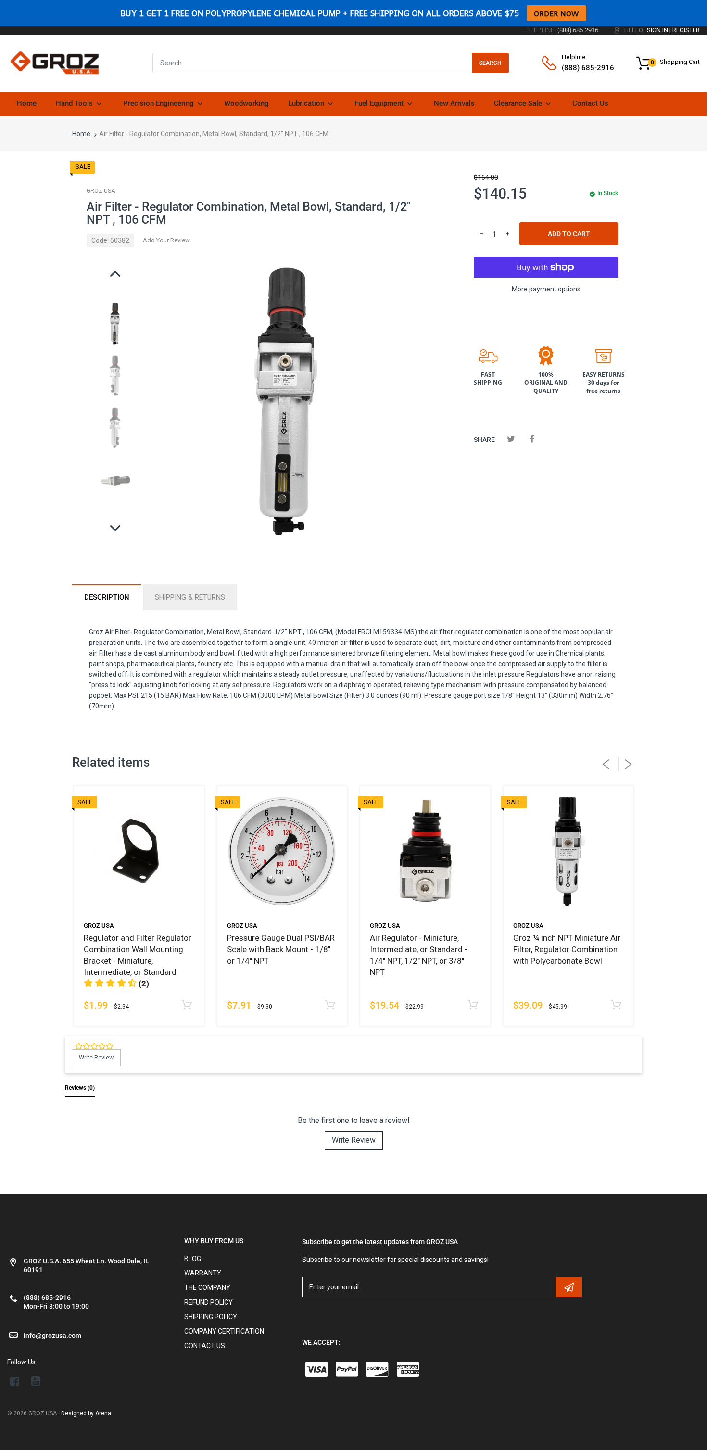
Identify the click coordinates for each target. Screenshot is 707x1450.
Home (81, 134)
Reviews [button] (80, 1087)
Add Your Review (166, 240)
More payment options (546, 289)
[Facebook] (532, 439)
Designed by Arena (86, 1413)
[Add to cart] (615, 1005)
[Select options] (186, 1005)
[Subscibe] (569, 1287)
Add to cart (569, 234)
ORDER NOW (556, 13)
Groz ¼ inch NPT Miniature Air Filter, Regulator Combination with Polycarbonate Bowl (566, 949)
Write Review (354, 1140)
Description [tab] (106, 597)
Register (686, 30)
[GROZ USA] (54, 62)
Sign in (657, 30)
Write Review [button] (96, 1057)
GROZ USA (101, 191)
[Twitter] (511, 439)
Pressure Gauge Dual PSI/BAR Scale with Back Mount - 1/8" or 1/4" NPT (281, 949)
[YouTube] (35, 1381)
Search (490, 63)
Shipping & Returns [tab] (190, 597)
